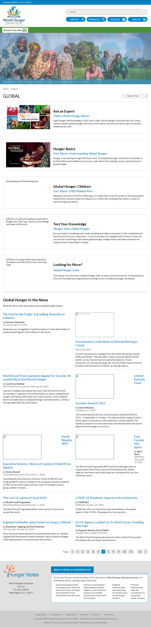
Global (14, 88)
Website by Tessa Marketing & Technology (98, 619)
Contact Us (109, 614)
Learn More (56, 614)
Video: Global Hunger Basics (71, 116)
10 (124, 551)
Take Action (71, 614)
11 (131, 551)
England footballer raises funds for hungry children (37, 522)
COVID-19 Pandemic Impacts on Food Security (107, 498)
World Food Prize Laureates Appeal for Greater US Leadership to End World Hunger (37, 377)
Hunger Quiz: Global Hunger (71, 228)
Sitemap (84, 614)
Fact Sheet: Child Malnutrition (72, 191)
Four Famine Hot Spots (139, 442)
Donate (96, 614)
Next (3, 398)
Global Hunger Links (66, 270)
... (51, 332)
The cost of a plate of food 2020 (25, 498)
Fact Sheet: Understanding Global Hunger (80, 153)
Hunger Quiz (40, 614)
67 (140, 551)
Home (6, 88)
